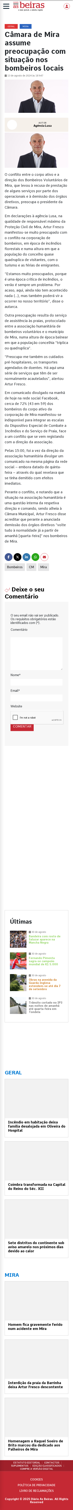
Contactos (51, 1463)
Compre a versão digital (36, 1469)
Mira (43, 567)
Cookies (36, 1479)
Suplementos (19, 1466)
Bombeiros (15, 567)
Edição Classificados (47, 1466)
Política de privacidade (36, 1485)
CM (31, 567)
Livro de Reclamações (36, 1490)
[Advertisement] (36, 794)
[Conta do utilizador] (67, 6)
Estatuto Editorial (26, 1463)
